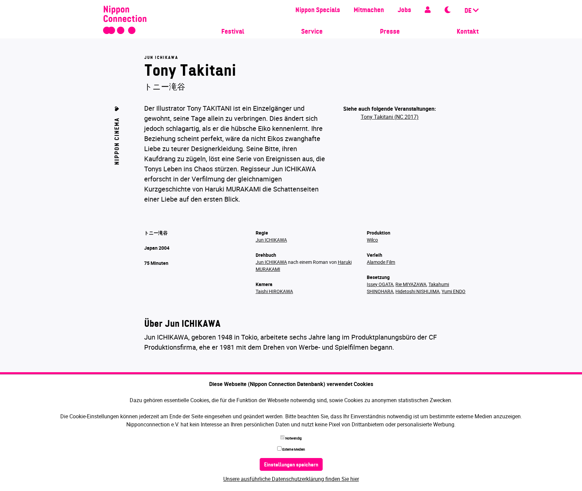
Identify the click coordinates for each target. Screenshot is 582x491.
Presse (390, 32)
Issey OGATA (380, 284)
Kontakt (468, 32)
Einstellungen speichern (291, 465)
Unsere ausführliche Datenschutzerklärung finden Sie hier (291, 479)
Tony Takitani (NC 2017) (390, 116)
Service (312, 32)
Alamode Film (381, 262)
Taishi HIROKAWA (274, 291)
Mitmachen (369, 10)
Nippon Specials (317, 10)
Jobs (404, 10)
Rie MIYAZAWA (410, 284)
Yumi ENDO (453, 291)
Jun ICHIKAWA (271, 240)
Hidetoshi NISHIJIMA (417, 291)
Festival (232, 32)
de (468, 11)
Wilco (372, 240)
